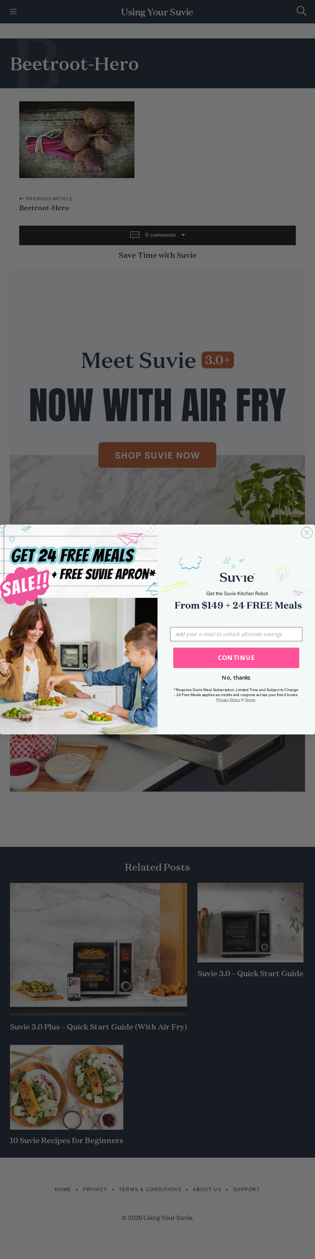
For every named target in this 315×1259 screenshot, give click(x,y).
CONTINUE (236, 657)
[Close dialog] (307, 532)
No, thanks (236, 677)
